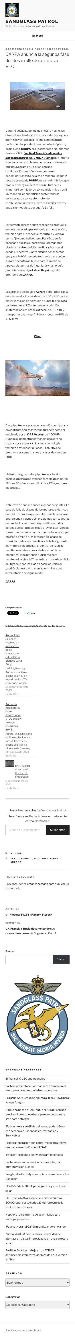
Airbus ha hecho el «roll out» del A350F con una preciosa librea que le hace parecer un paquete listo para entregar (35, 1114)
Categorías (12, 1297)
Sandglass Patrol (31, 21)
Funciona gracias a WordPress (23, 1330)
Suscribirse (57, 830)
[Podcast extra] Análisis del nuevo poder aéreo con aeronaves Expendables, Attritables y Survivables (35, 1131)
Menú (39, 35)
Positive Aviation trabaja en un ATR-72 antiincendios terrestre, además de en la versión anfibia (36, 1255)
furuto (26, 858)
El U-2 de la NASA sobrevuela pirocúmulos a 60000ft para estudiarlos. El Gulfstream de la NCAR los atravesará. (34, 1202)
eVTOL (15, 858)
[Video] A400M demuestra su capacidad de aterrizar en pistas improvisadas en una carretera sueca (36, 1238)
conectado (41, 884)
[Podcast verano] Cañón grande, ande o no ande (35, 1226)
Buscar (10, 951)
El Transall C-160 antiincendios (25, 1078)
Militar (16, 853)
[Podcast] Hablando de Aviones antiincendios (34, 1154)
